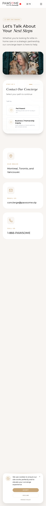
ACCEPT (26, 490)
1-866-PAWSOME (18, 233)
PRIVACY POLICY (26, 499)
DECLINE (26, 495)
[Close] (39, 476)
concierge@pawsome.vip (22, 202)
